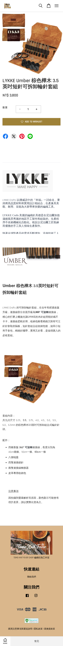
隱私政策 (38, 628)
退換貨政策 (49, 628)
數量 (5, 107)
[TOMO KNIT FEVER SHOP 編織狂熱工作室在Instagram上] (36, 597)
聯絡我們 (31, 576)
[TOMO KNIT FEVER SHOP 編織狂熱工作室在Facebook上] (27, 597)
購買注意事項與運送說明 (20, 628)
